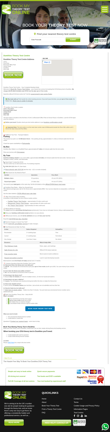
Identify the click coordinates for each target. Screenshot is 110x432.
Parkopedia (26, 143)
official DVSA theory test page (55, 184)
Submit (73, 39)
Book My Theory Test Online (20, 89)
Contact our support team (19, 321)
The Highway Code (10, 246)
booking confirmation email (53, 122)
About (44, 402)
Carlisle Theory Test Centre (17, 201)
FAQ (43, 413)
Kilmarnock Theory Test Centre (18, 203)
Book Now (13, 75)
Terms (76, 402)
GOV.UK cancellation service (18, 224)
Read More (13, 422)
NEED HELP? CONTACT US (56, 423)
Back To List (8, 358)
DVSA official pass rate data (26, 193)
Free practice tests (10, 254)
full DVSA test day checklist (18, 219)
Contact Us (78, 399)
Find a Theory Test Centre (52, 409)
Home (44, 399)
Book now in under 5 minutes (23, 101)
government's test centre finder (41, 94)
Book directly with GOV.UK (14, 169)
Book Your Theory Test (50, 406)
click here (11, 342)
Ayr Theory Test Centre (16, 205)
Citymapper (21, 152)
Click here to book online (13, 290)
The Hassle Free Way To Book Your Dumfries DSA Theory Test (27, 361)
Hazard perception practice (13, 258)
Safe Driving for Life (11, 250)
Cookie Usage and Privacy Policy (86, 406)
